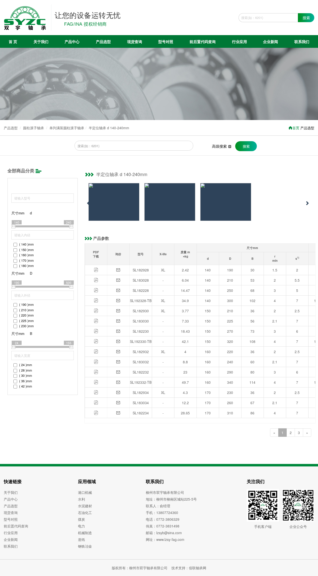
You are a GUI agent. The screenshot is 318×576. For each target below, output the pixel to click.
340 (230, 382)
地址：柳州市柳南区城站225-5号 (171, 499)
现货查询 (134, 41)
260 (230, 402)
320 (230, 341)
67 (252, 402)
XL (163, 269)
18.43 (185, 331)
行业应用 (239, 41)
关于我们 (41, 41)
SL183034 (141, 402)
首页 (295, 127)
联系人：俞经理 (158, 505)
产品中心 (72, 41)
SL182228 (141, 290)
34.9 (185, 300)
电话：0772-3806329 (162, 519)
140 (208, 269)
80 (252, 372)
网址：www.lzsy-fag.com (165, 539)
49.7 (185, 382)
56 (252, 321)
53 (252, 280)
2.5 (297, 310)
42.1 (185, 341)
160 (208, 351)
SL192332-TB (141, 382)
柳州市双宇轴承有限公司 (165, 492)
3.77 (185, 310)
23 (185, 372)
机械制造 (85, 532)
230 (230, 392)
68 (252, 290)
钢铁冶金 (85, 546)
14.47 (185, 290)
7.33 (185, 321)
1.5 (274, 269)
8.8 (185, 361)
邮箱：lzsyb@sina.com (164, 532)
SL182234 (141, 412)
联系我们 (301, 41)
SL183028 (141, 280)
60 (252, 361)
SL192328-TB (141, 300)
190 (230, 269)
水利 (81, 499)
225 (230, 321)
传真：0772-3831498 (162, 525)
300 (230, 300)
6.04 (185, 280)
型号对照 (165, 41)
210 (230, 280)
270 (230, 331)
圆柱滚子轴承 (33, 127)
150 (208, 310)
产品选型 (103, 41)
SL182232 (141, 372)
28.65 (185, 412)
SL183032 (141, 361)
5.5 (297, 280)
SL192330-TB (141, 341)
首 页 (13, 41)
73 (252, 331)
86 (252, 412)
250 (230, 290)
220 (230, 351)
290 (230, 372)
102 (252, 300)
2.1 (274, 321)
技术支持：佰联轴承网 (188, 567)
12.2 (185, 402)
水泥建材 (85, 505)
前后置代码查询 (203, 41)
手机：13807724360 (162, 512)
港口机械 (85, 492)
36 (252, 310)
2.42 (185, 269)
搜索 (306, 17)
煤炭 (81, 519)
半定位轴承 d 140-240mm (109, 127)
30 (252, 269)
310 (230, 412)
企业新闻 (270, 41)
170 (208, 392)
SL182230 (141, 331)
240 (230, 361)
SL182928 (141, 269)
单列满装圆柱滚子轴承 (66, 127)
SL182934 (141, 392)
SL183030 (141, 321)
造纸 (81, 539)
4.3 (185, 392)
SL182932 (141, 351)
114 (252, 382)
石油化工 (85, 512)
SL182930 (141, 310)
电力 (81, 525)
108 (252, 341)
